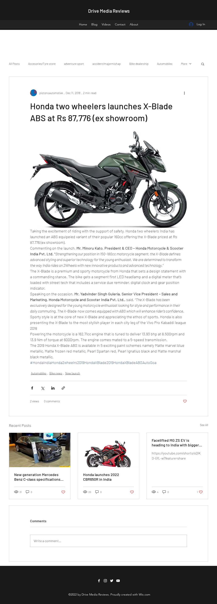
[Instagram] (105, 581)
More (184, 63)
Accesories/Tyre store (42, 63)
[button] (203, 63)
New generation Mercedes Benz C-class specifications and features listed (37, 477)
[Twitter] (112, 581)
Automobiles (164, 63)
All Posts (14, 63)
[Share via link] (63, 388)
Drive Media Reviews (109, 11)
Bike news (55, 373)
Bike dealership (139, 63)
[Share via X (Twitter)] (42, 388)
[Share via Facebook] (32, 388)
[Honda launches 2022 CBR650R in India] (108, 450)
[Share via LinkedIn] (53, 388)
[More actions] (184, 92)
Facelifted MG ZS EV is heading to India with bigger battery (175, 442)
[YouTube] (118, 581)
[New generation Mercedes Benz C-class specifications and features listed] (39, 450)
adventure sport (74, 63)
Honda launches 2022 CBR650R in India (101, 477)
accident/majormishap (106, 63)
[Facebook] (99, 581)
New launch (72, 373)
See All (204, 425)
